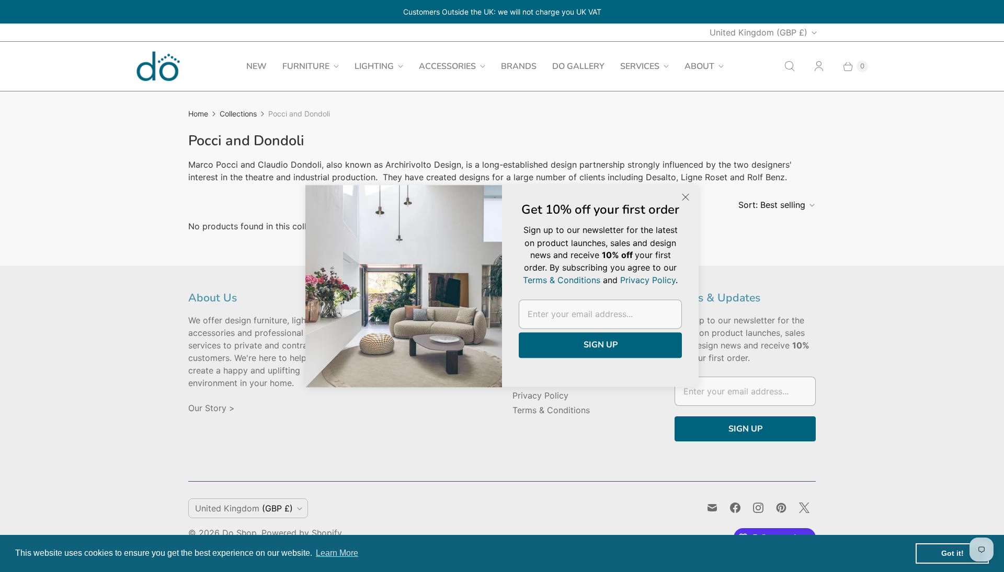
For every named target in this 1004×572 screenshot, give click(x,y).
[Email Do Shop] (712, 507)
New (256, 66)
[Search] (789, 66)
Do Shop (239, 533)
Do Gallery (578, 66)
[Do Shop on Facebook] (735, 507)
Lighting (374, 66)
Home (198, 113)
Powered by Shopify (301, 533)
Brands (519, 66)
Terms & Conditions (551, 410)
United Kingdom (758, 32)
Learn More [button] (337, 552)
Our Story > (211, 408)
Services (639, 66)
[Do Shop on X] (804, 507)
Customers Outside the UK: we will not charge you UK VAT (502, 11)
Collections (238, 113)
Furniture (305, 66)
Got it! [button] (952, 553)
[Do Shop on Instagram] (758, 507)
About (699, 66)
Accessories (447, 66)
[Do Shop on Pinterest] (781, 507)
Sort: (771, 205)
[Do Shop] (158, 66)
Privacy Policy (540, 395)
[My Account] (819, 66)
